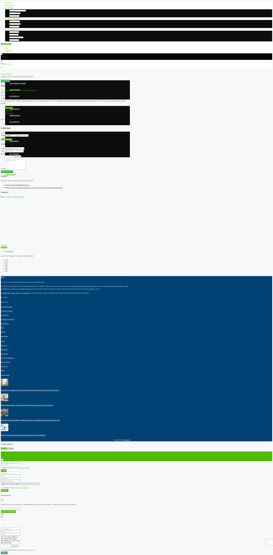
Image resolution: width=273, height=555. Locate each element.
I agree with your (16, 488)
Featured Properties (7, 319)
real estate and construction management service (19, 90)
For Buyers (9, 2)
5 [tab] (6, 271)
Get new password (8, 511)
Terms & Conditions (7, 358)
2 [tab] (6, 263)
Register (8, 50)
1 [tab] (6, 260)
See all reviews (6, 74)
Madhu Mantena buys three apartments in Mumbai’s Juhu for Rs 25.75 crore (27, 405)
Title (2, 151)
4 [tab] (6, 268)
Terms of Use (30, 550)
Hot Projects (10, 29)
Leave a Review (6, 139)
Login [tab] (7, 453)
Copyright (4, 366)
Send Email (5, 81)
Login (7, 48)
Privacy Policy (5, 362)
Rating (3, 154)
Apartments (5, 323)
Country (5, 297)
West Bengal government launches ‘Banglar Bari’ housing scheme (23, 435)
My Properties (14, 16)
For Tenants (9, 5)
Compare (4, 448)
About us (4, 345)
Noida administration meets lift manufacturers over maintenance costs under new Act (30, 420)
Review (3, 169)
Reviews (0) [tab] (9, 113)
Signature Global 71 (16, 37)
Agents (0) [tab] (9, 111)
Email (3, 148)
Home (3, 341)
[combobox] (22, 135)
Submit (4, 553)
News (3, 370)
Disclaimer (4, 354)
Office (3, 332)
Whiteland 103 (14, 32)
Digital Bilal (126, 440)
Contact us (4, 349)
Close (11, 448)
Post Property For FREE (17, 10)
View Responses (14, 13)
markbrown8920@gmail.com (19, 185)
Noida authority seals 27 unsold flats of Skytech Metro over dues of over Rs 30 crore (30, 390)
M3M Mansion (13, 34)
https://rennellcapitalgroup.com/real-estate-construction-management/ (37, 188)
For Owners (9, 8)
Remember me (8, 468)
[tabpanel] (65, 226)
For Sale (4, 245)
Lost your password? (21, 468)
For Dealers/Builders (12, 18)
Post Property (14, 21)
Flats (2, 328)
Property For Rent (7, 311)
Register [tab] (8, 455)
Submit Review (7, 172)
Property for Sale (6, 307)
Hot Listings (5, 315)
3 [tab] (6, 265)
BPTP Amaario (14, 40)
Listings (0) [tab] (9, 108)
